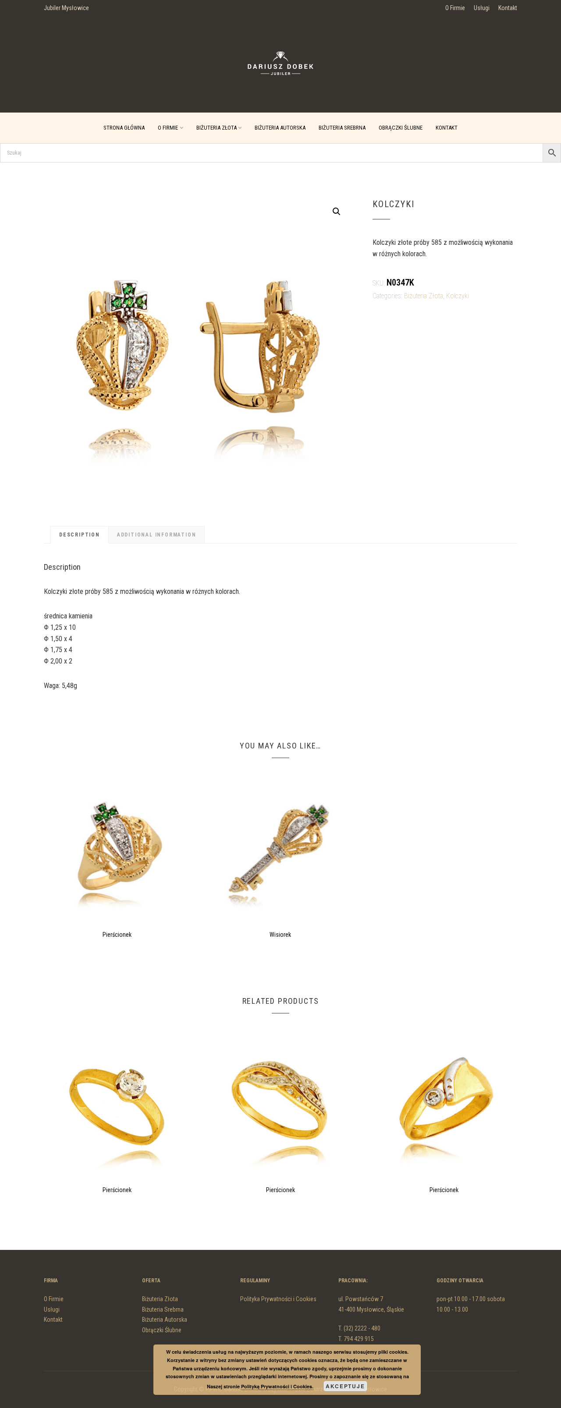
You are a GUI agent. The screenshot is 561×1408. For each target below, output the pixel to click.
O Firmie (455, 7)
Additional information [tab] (156, 535)
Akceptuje (345, 1386)
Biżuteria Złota (216, 127)
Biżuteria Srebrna (342, 127)
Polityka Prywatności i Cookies (278, 1298)
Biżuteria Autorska (280, 127)
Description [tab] (79, 535)
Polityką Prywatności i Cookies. (277, 1386)
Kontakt (507, 7)
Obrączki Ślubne (401, 127)
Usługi (482, 7)
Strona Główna (124, 127)
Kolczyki (457, 296)
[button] (336, 211)
